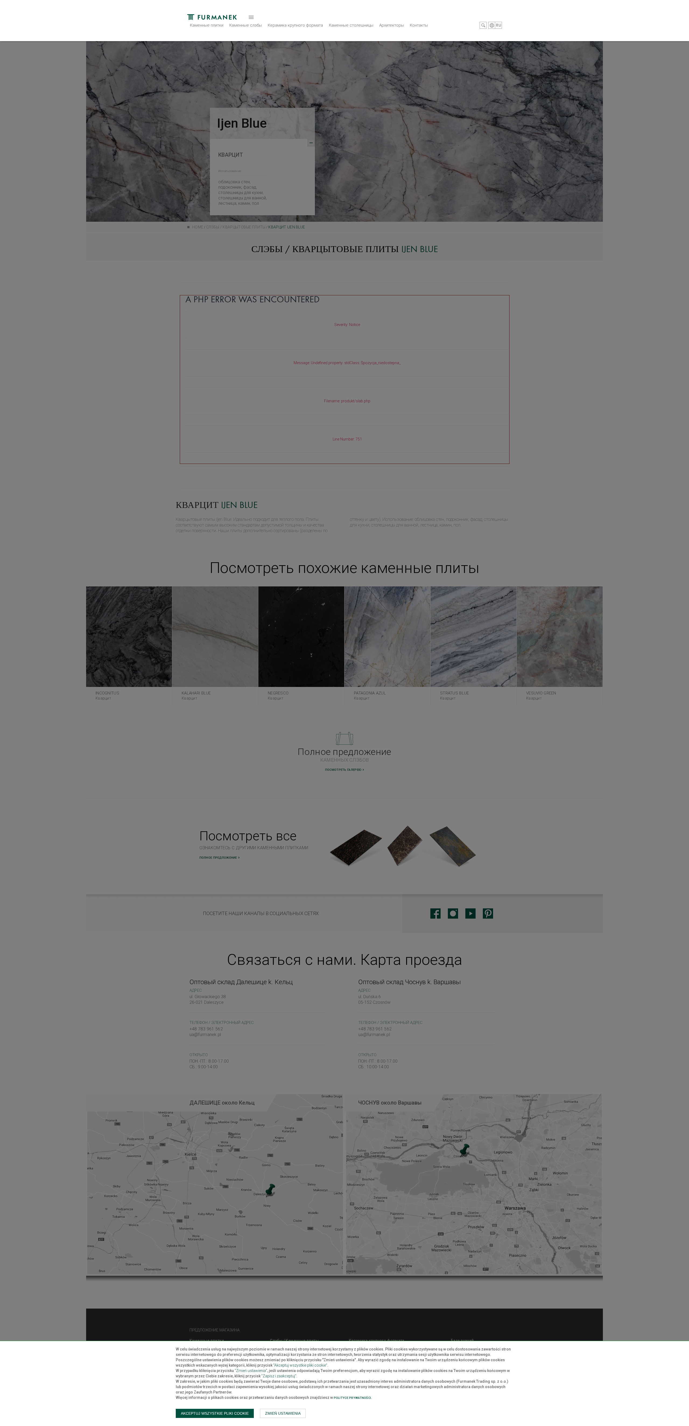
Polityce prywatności (352, 1398)
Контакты (419, 25)
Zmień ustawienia (283, 1413)
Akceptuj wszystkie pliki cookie (215, 1413)
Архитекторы (391, 25)
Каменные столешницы (351, 25)
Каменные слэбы (245, 25)
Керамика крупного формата (295, 25)
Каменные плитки (206, 25)
